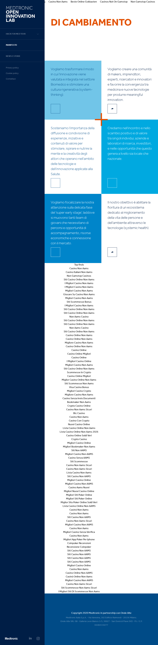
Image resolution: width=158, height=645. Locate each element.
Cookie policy (12, 73)
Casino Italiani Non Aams (79, 272)
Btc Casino (79, 413)
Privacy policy (12, 68)
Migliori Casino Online (79, 443)
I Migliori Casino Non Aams (79, 283)
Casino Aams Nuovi (79, 487)
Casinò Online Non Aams (79, 577)
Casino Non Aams (79, 268)
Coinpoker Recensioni (79, 543)
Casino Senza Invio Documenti (79, 398)
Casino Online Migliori (79, 354)
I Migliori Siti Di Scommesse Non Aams (79, 591)
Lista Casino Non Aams (79, 473)
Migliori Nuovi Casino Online (79, 491)
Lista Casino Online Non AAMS (79, 506)
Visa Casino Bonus (79, 387)
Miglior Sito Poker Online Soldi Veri (79, 502)
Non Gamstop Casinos (79, 276)
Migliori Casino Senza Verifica (79, 532)
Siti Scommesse (79, 461)
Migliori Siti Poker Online (79, 495)
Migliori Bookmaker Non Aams (79, 447)
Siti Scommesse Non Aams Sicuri (79, 588)
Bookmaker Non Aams (79, 402)
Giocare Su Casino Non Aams (79, 294)
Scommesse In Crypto (79, 372)
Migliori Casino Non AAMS (79, 454)
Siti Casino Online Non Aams (79, 279)
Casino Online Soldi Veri (79, 435)
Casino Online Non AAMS (79, 573)
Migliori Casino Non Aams (79, 291)
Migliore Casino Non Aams (79, 343)
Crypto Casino (79, 439)
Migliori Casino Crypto (79, 391)
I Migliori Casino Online (79, 361)
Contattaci (11, 79)
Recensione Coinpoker (79, 547)
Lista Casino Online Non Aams (79, 428)
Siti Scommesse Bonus (79, 302)
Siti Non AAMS (79, 450)
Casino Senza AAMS (79, 458)
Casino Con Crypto (79, 421)
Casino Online (79, 350)
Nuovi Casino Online (79, 424)
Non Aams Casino (79, 317)
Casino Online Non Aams (79, 335)
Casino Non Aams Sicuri (79, 409)
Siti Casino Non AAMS (79, 476)
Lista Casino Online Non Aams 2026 (79, 432)
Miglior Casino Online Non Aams (79, 380)
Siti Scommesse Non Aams (79, 383)
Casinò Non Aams (79, 510)
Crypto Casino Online (79, 406)
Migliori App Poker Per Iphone (79, 539)
